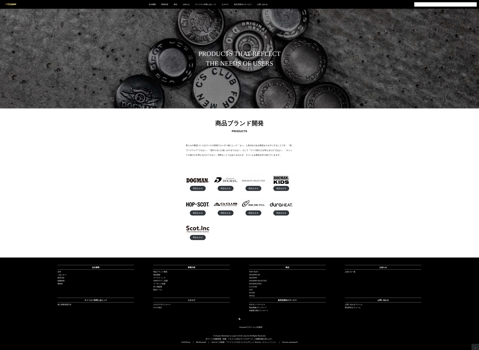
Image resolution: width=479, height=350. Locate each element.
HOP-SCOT (253, 272)
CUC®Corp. (186, 342)
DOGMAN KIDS (255, 284)
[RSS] (239, 319)
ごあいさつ (62, 275)
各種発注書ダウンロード (258, 310)
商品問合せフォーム (353, 307)
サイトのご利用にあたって (205, 4)
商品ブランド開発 (160, 272)
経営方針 (61, 278)
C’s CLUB (253, 287)
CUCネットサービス (257, 305)
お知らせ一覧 (350, 272)
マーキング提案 (159, 284)
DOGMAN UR (254, 275)
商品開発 (156, 275)
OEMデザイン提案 (160, 281)
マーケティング (159, 278)
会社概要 (152, 4)
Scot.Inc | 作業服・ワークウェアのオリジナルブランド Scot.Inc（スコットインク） (244, 342)
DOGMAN (253, 278)
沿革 (59, 272)
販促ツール (157, 290)
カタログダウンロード (162, 305)
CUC (251, 290)
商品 (287, 267)
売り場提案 (157, 287)
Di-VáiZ (252, 293)
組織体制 (61, 281)
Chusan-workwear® (290, 342)
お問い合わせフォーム (353, 305)
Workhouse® (201, 342)
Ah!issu (252, 296)
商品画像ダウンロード (258, 307)
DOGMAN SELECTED (258, 281)
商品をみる (198, 188)
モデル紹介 (157, 307)
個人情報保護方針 (64, 305)
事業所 (60, 284)
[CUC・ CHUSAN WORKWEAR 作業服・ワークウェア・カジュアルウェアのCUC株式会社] (11, 4)
